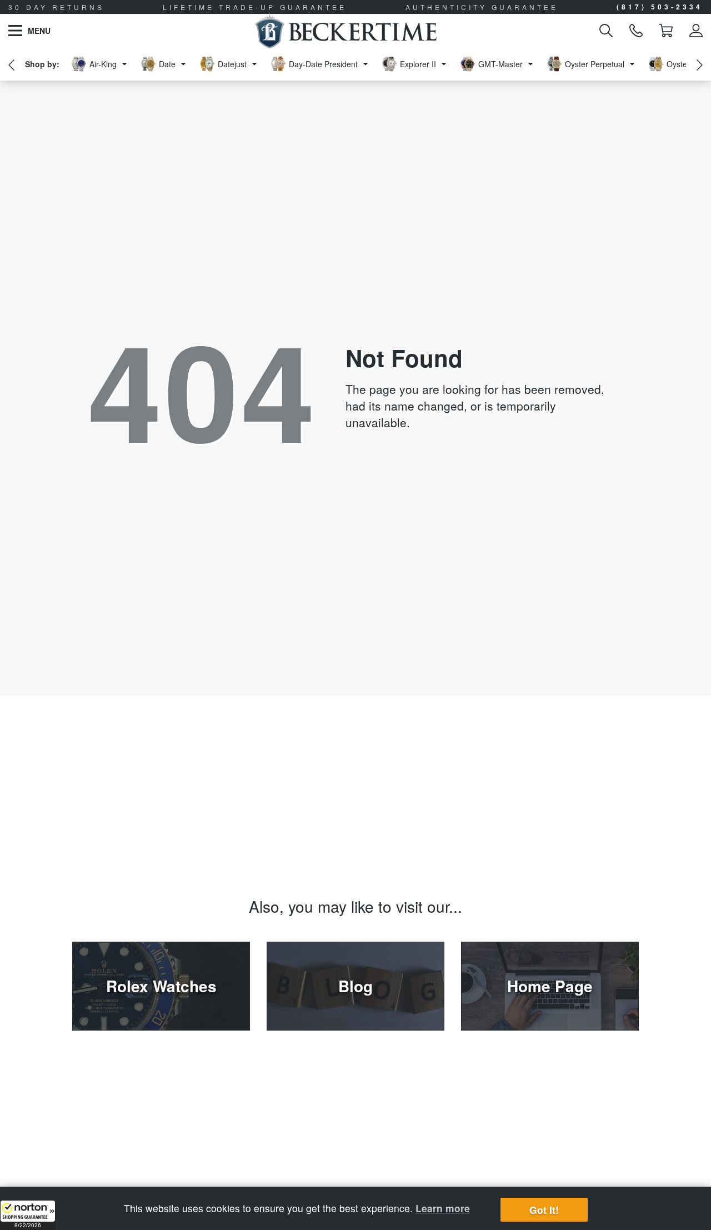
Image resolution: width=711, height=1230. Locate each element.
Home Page (550, 985)
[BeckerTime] (346, 30)
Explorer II (418, 63)
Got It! (544, 1210)
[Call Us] (636, 30)
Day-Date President (323, 63)
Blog (355, 985)
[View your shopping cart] (666, 30)
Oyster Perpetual (594, 63)
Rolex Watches (161, 985)
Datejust (232, 63)
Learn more (442, 1208)
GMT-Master (500, 63)
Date (167, 63)
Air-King (103, 63)
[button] (28, 1215)
